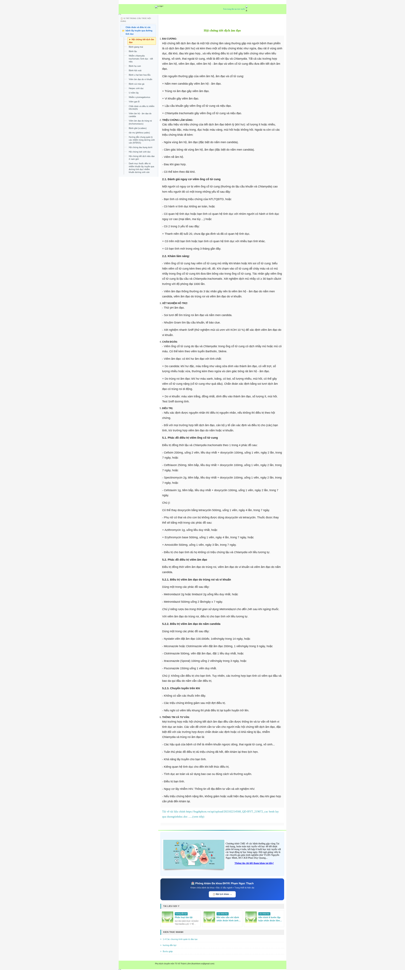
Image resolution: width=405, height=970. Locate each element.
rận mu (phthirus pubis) (139, 132)
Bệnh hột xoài (135, 70)
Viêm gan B (134, 101)
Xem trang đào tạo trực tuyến (234, 9)
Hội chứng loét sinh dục (140, 151)
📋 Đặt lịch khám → (222, 894)
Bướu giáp (168, 951)
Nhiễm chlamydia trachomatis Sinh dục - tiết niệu (141, 59)
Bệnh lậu (133, 51)
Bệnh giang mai (136, 47)
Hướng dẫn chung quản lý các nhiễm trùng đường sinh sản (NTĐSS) (142, 140)
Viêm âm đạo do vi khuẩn (140, 79)
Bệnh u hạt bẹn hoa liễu (139, 75)
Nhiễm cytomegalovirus (139, 97)
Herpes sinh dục (136, 88)
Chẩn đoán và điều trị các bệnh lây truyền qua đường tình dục (139, 30)
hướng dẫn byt (169, 945)
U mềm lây (134, 93)
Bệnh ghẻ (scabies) (137, 128)
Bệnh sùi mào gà (136, 84)
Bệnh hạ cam (135, 66)
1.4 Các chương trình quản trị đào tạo (180, 939)
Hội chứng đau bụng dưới (140, 147)
